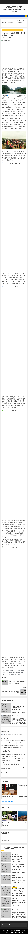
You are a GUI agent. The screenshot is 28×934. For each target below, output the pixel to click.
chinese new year (9, 670)
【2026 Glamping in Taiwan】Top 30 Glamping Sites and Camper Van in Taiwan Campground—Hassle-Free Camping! (19, 710)
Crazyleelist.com (16, 930)
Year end (18, 672)
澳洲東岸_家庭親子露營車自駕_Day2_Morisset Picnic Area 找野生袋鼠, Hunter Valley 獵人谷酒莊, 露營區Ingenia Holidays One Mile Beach (19, 723)
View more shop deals (7, 801)
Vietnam (20, 30)
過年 (19, 674)
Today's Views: (5, 837)
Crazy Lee (14, 7)
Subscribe (26, 16)
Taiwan (22, 704)
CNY (15, 670)
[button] (23, 16)
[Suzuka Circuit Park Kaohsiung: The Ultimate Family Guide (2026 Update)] (6, 857)
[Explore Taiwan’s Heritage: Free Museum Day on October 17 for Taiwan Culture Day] (6, 879)
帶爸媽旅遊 (11, 674)
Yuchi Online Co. (19, 932)
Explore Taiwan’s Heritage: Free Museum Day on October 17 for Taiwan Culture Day (19, 880)
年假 (16, 674)
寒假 (7, 674)
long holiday (4, 672)
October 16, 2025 (17, 884)
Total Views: (5, 840)
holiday (22, 670)
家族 (3, 674)
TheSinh (10, 96)
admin (3, 37)
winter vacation (12, 672)
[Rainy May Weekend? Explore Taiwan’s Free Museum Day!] (6, 902)
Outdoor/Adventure (6, 30)
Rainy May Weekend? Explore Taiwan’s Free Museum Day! (19, 902)
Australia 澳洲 (15, 715)
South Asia (15, 30)
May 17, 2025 (16, 905)
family (18, 670)
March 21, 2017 (10, 37)
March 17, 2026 (16, 861)
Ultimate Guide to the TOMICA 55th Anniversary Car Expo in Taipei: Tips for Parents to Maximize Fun (18, 893)
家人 (22, 672)
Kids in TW (14, 853)
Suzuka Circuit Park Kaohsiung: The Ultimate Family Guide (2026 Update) (19, 857)
